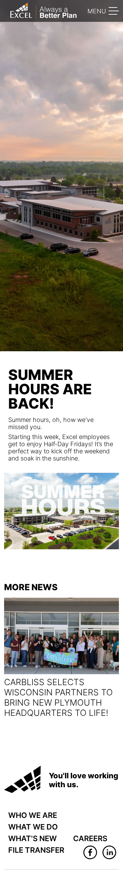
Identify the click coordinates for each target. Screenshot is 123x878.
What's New (32, 838)
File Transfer (36, 850)
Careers (90, 838)
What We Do (33, 826)
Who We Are (32, 815)
